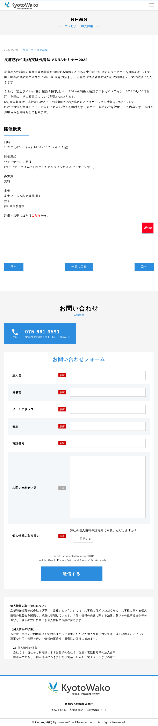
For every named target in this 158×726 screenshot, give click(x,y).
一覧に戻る (79, 266)
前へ (14, 266)
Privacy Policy (65, 560)
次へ (144, 266)
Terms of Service (89, 560)
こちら (36, 215)
